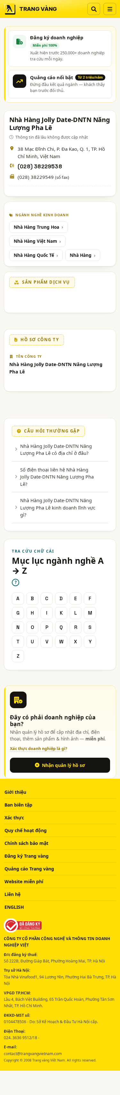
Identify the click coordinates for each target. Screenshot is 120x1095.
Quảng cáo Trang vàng (29, 869)
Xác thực (14, 818)
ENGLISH (14, 907)
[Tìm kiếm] (93, 9)
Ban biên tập (18, 805)
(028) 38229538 (40, 166)
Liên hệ (12, 894)
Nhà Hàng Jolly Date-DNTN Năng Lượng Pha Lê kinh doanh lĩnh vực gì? (57, 507)
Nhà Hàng (81, 255)
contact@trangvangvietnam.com (33, 1053)
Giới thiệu (15, 792)
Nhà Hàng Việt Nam (35, 241)
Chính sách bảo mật (26, 843)
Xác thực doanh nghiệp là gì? (38, 748)
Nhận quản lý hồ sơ (63, 765)
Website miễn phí (23, 881)
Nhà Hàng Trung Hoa (36, 227)
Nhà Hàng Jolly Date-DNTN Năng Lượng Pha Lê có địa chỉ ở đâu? (56, 449)
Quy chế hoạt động (25, 830)
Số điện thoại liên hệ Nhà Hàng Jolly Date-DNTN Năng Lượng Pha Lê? (57, 476)
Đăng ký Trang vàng (26, 856)
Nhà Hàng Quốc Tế (34, 255)
